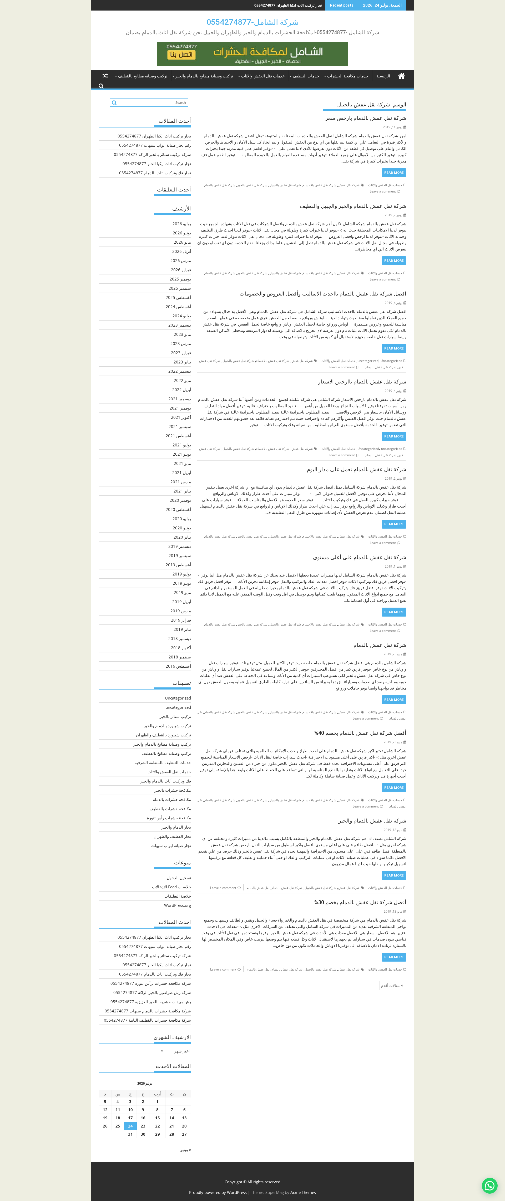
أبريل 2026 (181, 251)
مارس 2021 (180, 481)
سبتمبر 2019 (180, 555)
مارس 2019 (180, 610)
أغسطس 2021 (178, 435)
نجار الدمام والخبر (176, 827)
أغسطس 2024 (178, 306)
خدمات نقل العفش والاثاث (263, 76)
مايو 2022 (182, 380)
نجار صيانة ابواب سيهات (171, 845)
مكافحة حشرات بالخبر (172, 790)
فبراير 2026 (181, 269)
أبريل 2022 (181, 389)
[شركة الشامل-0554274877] (401, 75)
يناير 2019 (182, 629)
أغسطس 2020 (178, 509)
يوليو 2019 (182, 574)
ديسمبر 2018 (179, 638)
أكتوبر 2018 (181, 647)
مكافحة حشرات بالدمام (172, 799)
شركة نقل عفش (349, 185)
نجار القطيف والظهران (172, 836)
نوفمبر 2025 (180, 279)
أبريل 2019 (181, 601)
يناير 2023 (182, 362)
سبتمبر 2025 (180, 288)
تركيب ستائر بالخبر (175, 716)
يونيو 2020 (182, 527)
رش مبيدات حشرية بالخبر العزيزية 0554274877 (150, 1001)
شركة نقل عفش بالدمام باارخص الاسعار (362, 381)
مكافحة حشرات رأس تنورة (169, 817)
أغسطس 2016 (178, 666)
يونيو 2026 (182, 232)
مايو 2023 (182, 334)
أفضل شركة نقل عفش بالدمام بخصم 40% (360, 733)
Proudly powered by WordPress (218, 1192)
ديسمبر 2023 (179, 325)
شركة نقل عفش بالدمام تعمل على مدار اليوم (356, 469)
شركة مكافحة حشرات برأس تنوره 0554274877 (150, 983)
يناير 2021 (182, 491)
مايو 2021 (182, 463)
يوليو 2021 (182, 444)
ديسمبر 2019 (179, 546)
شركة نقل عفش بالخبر (252, 185)
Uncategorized (391, 360)
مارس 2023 (180, 343)
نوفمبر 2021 (180, 408)
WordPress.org (177, 905)
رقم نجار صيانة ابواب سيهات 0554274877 (289, 5)
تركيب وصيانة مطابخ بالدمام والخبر (204, 76)
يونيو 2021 (182, 454)
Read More (394, 173)
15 (157, 1117)
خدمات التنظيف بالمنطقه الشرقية (163, 762)
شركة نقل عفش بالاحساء (319, 185)
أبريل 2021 (181, 472)
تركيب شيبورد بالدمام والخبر (167, 725)
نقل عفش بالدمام (258, 887)
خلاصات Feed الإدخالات (171, 886)
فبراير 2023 (181, 352)
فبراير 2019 (181, 620)
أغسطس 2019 (178, 564)
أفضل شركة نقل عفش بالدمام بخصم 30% (360, 902)
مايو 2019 (182, 592)
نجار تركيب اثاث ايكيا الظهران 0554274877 (154, 136)
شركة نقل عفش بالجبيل (285, 185)
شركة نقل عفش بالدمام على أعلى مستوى (359, 557)
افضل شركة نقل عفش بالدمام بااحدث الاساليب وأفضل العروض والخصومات (323, 294)
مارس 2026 (180, 260)
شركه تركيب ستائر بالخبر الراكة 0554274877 (152, 154)
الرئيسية (383, 76)
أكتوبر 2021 (181, 417)
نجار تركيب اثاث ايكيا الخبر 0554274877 (157, 163)
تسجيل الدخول (179, 877)
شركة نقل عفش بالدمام (219, 185)
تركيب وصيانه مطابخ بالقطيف (142, 76)
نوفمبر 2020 (180, 500)
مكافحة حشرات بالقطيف (170, 808)
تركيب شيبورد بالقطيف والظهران (163, 734)
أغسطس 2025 (178, 297)
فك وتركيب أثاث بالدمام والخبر (165, 781)
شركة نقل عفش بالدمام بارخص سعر (365, 118)
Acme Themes (303, 1192)
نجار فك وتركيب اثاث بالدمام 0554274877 (155, 172)
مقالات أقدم (390, 985)
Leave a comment (383, 191)
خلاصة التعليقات (177, 896)
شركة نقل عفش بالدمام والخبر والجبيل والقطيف (353, 206)
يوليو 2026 (182, 223)
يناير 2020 (182, 537)
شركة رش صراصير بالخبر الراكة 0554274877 (152, 992)
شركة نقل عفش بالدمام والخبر (372, 821)
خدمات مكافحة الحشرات (347, 76)
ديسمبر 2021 (179, 398)
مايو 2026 (182, 242)
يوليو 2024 (182, 315)
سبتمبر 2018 (180, 656)
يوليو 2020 (182, 518)
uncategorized (367, 360)
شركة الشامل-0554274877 (252, 22)
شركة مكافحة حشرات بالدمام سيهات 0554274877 (148, 1010)
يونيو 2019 (182, 583)
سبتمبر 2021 (180, 426)
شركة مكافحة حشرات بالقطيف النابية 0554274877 (147, 1020)
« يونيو (185, 1149)
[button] (490, 1186)
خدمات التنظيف (306, 76)
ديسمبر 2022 (179, 371)
